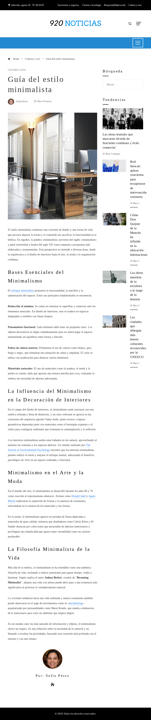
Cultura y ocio (17, 70)
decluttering (75, 603)
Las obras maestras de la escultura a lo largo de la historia (136, 286)
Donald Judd (79, 496)
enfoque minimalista (22, 290)
